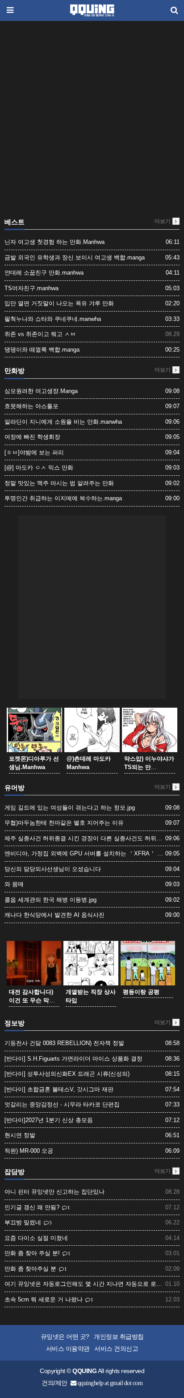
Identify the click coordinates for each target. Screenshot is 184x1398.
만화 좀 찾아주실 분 (31, 1268)
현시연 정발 (19, 1135)
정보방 (14, 1023)
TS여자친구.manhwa (31, 288)
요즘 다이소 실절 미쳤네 (36, 1238)
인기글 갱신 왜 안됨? (32, 1207)
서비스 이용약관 (68, 1348)
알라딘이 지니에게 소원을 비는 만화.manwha (63, 421)
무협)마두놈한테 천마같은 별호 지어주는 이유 (64, 822)
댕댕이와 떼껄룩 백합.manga (41, 349)
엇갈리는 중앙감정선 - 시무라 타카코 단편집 (62, 1104)
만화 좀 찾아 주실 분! (33, 1253)
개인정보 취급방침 (119, 1336)
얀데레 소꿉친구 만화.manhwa (44, 272)
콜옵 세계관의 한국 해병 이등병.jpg (50, 899)
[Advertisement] (92, 121)
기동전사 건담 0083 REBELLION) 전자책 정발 (64, 1043)
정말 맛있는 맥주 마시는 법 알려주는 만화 (59, 483)
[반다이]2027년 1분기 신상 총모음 (48, 1120)
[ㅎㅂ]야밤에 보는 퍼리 (34, 452)
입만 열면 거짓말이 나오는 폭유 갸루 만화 (59, 303)
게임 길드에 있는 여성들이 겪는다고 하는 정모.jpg (69, 807)
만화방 (14, 371)
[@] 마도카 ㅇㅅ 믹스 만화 (38, 467)
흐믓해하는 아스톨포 (31, 406)
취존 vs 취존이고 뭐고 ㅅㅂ (40, 334)
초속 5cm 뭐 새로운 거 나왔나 (44, 1299)
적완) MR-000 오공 (28, 1150)
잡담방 (14, 1172)
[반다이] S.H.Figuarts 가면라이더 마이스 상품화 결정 (73, 1058)
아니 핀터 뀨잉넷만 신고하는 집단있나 (54, 1191)
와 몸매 (14, 884)
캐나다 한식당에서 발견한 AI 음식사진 (54, 915)
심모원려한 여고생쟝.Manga (41, 391)
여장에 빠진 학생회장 (32, 437)
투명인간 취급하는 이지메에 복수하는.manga (63, 498)
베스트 (14, 222)
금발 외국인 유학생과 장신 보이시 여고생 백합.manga (74, 257)
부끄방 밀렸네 (23, 1222)
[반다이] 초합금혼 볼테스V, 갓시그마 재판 (58, 1089)
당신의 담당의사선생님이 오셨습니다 (52, 869)
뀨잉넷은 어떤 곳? (65, 1336)
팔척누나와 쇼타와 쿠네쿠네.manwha (52, 319)
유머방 (14, 788)
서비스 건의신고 (116, 1348)
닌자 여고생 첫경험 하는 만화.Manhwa (54, 242)
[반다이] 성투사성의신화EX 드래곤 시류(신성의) (67, 1073)
